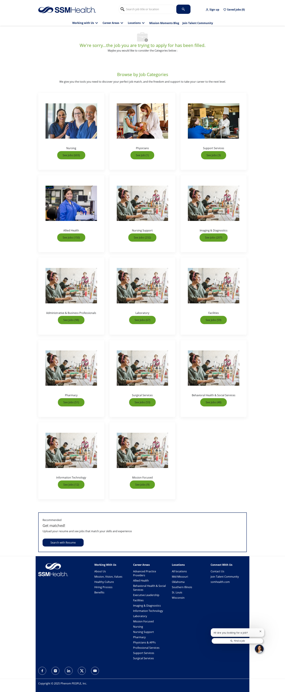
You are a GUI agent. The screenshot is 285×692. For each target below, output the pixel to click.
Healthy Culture (104, 582)
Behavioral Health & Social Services (149, 588)
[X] (82, 671)
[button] (212, 9)
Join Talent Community (197, 23)
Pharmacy (139, 637)
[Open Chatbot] (259, 649)
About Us (100, 571)
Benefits (99, 592)
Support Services (143, 653)
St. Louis (177, 592)
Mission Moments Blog (164, 23)
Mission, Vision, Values (108, 576)
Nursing (138, 626)
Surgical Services (143, 658)
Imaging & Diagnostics (147, 605)
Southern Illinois (182, 587)
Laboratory (140, 616)
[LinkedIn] (69, 671)
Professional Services (146, 648)
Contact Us (217, 571)
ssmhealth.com (220, 582)
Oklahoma (178, 582)
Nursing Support (143, 632)
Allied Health (141, 580)
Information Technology (148, 611)
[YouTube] (95, 671)
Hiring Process (103, 587)
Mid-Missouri (180, 576)
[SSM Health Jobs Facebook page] (42, 671)
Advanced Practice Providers (144, 573)
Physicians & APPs (144, 642)
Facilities (138, 600)
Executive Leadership (146, 595)
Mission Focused (143, 621)
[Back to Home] (67, 9)
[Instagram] (55, 671)
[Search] (183, 9)
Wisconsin (178, 597)
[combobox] (147, 9)
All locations (179, 571)
